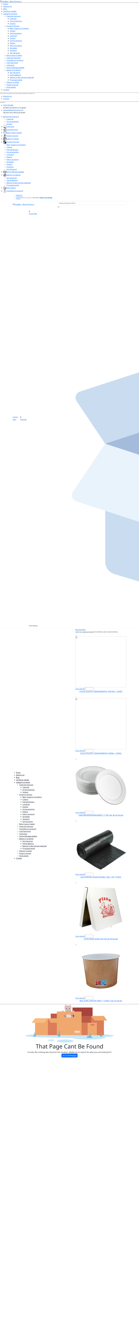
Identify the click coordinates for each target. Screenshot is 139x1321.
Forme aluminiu (16, 21)
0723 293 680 (8, 105)
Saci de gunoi (15, 53)
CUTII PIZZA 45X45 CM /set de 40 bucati (101, 939)
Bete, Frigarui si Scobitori (19, 28)
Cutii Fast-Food (12, 63)
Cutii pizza (10, 65)
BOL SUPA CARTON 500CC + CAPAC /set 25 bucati (101, 1000)
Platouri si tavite (13, 82)
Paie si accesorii (16, 46)
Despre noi (7, 6)
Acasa (5, 4)
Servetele (13, 48)
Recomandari (80, 630)
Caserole (13, 19)
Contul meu (19, 197)
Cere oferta (79, 689)
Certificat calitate (9, 11)
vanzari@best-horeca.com (13, 110)
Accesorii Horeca (13, 26)
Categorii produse (10, 14)
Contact (6, 90)
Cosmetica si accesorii (15, 60)
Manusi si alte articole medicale (22, 77)
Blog (5, 9)
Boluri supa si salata (14, 55)
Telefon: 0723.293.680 (45, 198)
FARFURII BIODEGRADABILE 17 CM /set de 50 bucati (101, 815)
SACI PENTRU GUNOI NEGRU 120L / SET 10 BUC (100, 877)
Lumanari (13, 36)
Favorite (18, 198)
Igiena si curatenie (14, 70)
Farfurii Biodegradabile (15, 68)
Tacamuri (13, 50)
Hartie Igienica (15, 75)
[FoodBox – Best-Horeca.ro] (11, 1)
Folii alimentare (16, 33)
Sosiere (12, 23)
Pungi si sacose (12, 85)
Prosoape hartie (16, 80)
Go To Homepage (69, 1055)
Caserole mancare (13, 16)
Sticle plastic (11, 87)
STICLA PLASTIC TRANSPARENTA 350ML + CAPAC (101, 753)
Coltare (12, 31)
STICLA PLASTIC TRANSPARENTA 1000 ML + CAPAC (100, 691)
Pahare (12, 43)
